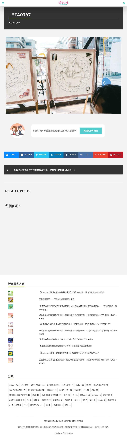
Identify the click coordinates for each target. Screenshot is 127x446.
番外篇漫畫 (53, 385)
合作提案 (79, 421)
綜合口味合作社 (101, 385)
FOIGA (68, 400)
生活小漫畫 (67, 385)
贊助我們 (71, 421)
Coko (80, 385)
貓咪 (35, 395)
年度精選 (46, 400)
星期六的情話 (37, 385)
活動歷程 (63, 421)
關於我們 (47, 421)
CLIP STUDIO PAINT (51, 395)
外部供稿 (57, 400)
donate (96, 395)
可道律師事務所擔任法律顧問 (52, 427)
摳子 (67, 395)
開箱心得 (52, 390)
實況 (77, 400)
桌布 (18, 405)
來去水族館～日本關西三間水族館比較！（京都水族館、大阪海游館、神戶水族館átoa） (75, 324)
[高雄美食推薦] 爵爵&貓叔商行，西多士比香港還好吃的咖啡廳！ (66, 346)
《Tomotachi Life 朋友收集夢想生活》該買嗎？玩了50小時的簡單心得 (69, 353)
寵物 (36, 400)
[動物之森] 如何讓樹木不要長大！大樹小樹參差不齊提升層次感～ (66, 339)
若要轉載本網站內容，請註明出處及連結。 (94, 427)
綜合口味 (35, 427)
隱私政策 (55, 421)
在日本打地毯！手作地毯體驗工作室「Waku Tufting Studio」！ (45, 169)
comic (13, 385)
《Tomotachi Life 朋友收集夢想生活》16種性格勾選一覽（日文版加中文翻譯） (72, 292)
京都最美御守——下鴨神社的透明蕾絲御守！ (57, 299)
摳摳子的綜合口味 (17, 390)
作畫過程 (107, 395)
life (24, 385)
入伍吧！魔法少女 (16, 400)
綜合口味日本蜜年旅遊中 (19, 395)
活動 (94, 390)
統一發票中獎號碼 (36, 390)
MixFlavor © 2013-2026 (63, 433)
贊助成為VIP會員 (91, 131)
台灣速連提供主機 (70, 427)
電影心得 (85, 395)
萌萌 (78, 390)
